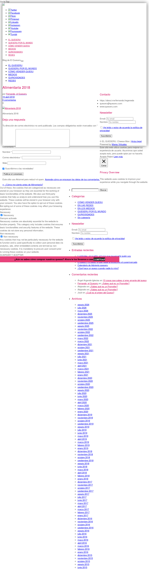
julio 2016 (82, 533)
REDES (11, 55)
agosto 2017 (83, 493)
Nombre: (76, 232)
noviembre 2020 (85, 380)
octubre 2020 (84, 384)
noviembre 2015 (85, 558)
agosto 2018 (83, 463)
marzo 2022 (83, 341)
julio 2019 (82, 429)
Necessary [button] (5, 212)
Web (4, 162)
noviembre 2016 (85, 521)
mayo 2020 (83, 399)
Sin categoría (84, 217)
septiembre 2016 (85, 527)
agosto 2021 (83, 353)
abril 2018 (82, 472)
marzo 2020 (83, 405)
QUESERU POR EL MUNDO (20, 42)
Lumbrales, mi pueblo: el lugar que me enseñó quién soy (104, 255)
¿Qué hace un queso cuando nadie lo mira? (98, 268)
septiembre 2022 (85, 335)
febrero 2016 (83, 548)
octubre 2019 (84, 420)
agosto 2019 (83, 426)
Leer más (118, 156)
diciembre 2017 (85, 481)
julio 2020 (82, 393)
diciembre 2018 (85, 451)
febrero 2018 (83, 475)
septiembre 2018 (85, 460)
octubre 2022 (84, 332)
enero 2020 (83, 411)
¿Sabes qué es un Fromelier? (116, 283)
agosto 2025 (83, 325)
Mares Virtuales (119, 144)
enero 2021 (83, 374)
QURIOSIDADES (15, 51)
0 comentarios (9, 99)
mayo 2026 (83, 310)
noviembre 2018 (85, 454)
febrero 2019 (83, 445)
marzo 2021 (83, 368)
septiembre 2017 (85, 490)
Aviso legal (136, 141)
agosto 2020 (83, 390)
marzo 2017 (83, 509)
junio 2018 (82, 466)
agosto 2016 (83, 530)
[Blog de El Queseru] (3, 4)
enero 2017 (83, 515)
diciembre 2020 (85, 377)
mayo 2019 (83, 435)
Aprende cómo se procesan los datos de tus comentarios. (72, 179)
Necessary (8, 215)
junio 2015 (82, 567)
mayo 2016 (83, 539)
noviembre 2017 (85, 484)
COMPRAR (99, 259)
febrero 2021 (83, 371)
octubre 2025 (84, 319)
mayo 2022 (83, 338)
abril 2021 (82, 365)
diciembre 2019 (85, 414)
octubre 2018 (84, 457)
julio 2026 (82, 307)
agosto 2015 (83, 564)
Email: (75, 229)
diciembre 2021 (85, 344)
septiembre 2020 (85, 387)
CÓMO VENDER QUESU (19, 45)
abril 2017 (82, 506)
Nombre (7, 151)
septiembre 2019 (85, 423)
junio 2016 (82, 536)
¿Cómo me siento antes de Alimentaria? (22, 184)
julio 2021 (82, 356)
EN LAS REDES (85, 205)
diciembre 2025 (85, 313)
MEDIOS (12, 48)
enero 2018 (83, 478)
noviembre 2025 (85, 316)
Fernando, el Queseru (88, 283)
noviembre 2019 (85, 417)
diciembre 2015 (85, 555)
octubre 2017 (84, 487)
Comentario (8, 146)
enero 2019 (83, 448)
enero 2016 (83, 552)
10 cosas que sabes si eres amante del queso (125, 280)
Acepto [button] (103, 156)
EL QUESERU (14, 39)
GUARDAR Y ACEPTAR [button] (11, 254)
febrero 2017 (83, 512)
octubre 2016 (84, 524)
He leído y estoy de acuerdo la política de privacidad (100, 238)
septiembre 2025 (85, 322)
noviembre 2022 (85, 329)
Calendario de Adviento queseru (93, 265)
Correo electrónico (11, 157)
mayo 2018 (83, 469)
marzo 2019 (83, 442)
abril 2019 (82, 439)
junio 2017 (82, 500)
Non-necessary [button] (7, 233)
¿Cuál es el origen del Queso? (100, 292)
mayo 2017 (83, 503)
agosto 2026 (83, 304)
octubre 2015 (84, 561)
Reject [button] (110, 156)
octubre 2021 (84, 347)
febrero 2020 (83, 408)
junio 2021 (82, 359)
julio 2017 (82, 497)
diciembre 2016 (85, 518)
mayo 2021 (83, 362)
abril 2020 (82, 402)
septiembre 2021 (85, 350)
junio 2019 (82, 432)
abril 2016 (82, 542)
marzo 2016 (83, 545)
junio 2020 (82, 396)
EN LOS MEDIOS (86, 208)
